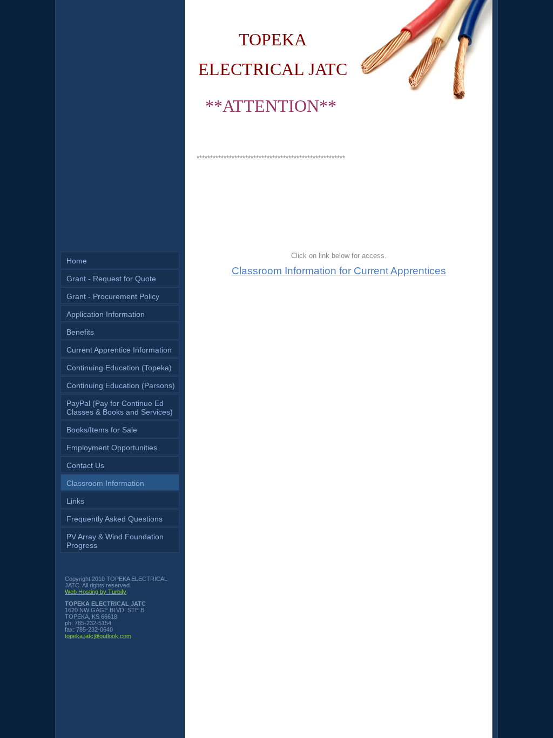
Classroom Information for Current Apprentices (339, 270)
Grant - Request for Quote (111, 278)
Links (75, 501)
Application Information (105, 314)
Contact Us (85, 465)
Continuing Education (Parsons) (120, 385)
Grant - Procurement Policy (112, 296)
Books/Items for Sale (101, 429)
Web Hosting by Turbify (95, 591)
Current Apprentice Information (119, 350)
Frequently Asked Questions (114, 518)
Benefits (80, 332)
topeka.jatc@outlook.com (98, 636)
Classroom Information (105, 483)
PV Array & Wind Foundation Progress (115, 541)
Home (76, 260)
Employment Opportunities (111, 447)
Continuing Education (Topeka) (119, 367)
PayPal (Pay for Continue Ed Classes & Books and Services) (119, 407)
